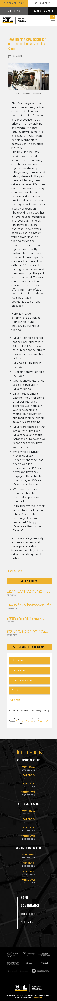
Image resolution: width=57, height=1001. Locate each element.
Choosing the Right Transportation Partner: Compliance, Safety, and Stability (24, 618)
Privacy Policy (24, 721)
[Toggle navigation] (52, 20)
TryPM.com (37, 997)
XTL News (14, 11)
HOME (25, 897)
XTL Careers (43, 4)
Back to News (16, 571)
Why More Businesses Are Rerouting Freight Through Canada (26, 631)
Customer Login (14, 4)
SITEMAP (27, 922)
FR (52, 16)
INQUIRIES (28, 914)
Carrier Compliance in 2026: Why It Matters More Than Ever (29, 591)
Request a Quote (43, 11)
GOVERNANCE (30, 905)
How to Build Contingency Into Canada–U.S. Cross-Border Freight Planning (29, 604)
